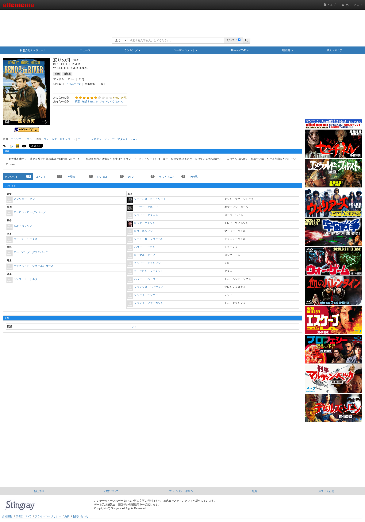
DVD (140, 176)
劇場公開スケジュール (33, 50)
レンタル (109, 176)
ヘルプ (331, 4)
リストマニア (335, 50)
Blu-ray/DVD (239, 50)
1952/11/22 (74, 84)
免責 (254, 491)
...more (133, 139)
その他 (194, 176)
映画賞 (286, 50)
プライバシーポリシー (182, 491)
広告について (111, 491)
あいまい (232, 40)
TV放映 (79, 176)
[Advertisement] (181, 21)
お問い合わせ (326, 491)
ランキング (131, 50)
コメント (48, 176)
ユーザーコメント (185, 50)
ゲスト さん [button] (352, 4)
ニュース (85, 50)
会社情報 (38, 491)
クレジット (17, 176)
